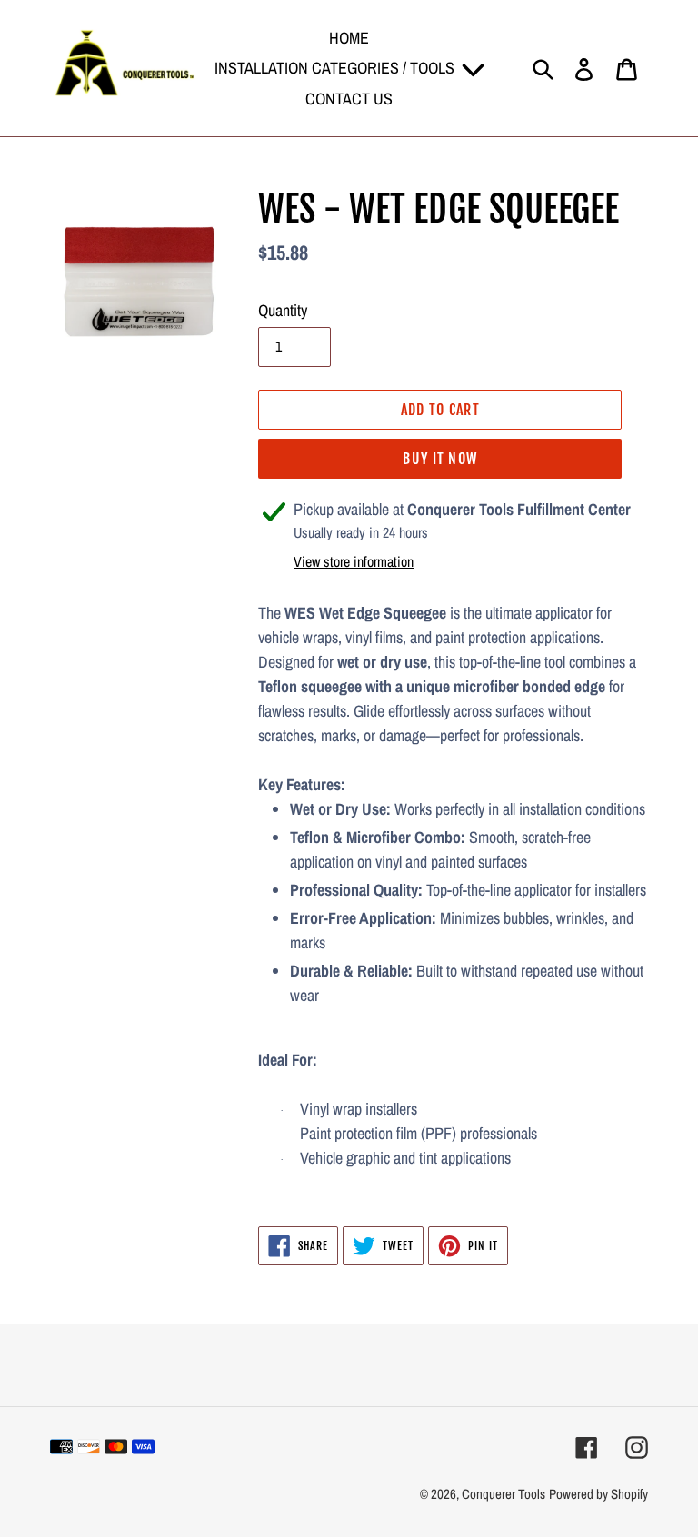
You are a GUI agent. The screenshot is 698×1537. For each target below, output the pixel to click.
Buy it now (440, 459)
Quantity (282, 310)
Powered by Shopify (598, 1493)
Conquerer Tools (503, 1493)
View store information (354, 561)
